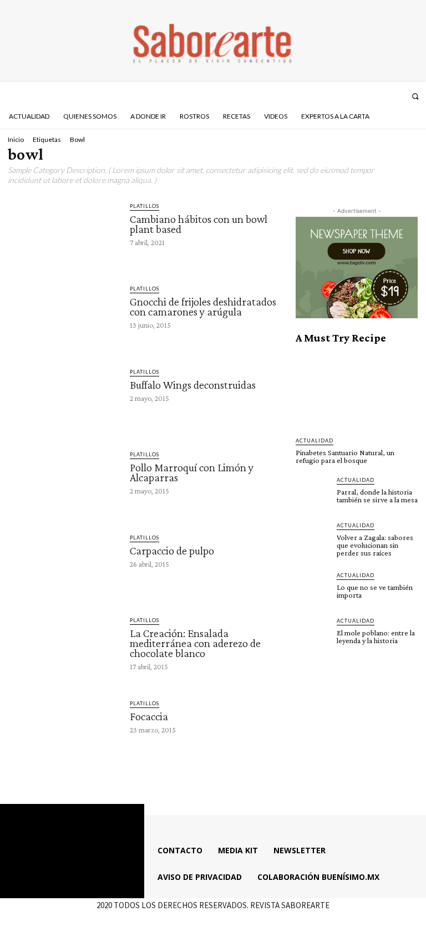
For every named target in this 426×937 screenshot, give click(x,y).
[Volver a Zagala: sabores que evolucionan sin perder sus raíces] (313, 538)
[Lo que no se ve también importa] (313, 588)
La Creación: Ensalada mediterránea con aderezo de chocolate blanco (195, 643)
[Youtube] (397, 96)
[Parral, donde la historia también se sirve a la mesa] (313, 493)
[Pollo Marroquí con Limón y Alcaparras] (63, 480)
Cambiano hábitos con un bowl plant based (198, 224)
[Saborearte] (213, 41)
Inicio (16, 139)
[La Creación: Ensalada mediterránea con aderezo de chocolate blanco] (63, 646)
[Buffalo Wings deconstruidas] (63, 398)
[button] (415, 96)
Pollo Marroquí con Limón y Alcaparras (191, 472)
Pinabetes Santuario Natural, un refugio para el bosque (345, 456)
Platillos (144, 206)
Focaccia (149, 716)
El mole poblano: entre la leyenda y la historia (376, 636)
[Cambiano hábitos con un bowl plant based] (63, 232)
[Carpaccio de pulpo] (63, 564)
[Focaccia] (63, 729)
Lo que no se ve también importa (375, 591)
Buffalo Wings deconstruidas (193, 385)
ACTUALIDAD (314, 440)
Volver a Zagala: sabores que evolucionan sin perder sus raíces (375, 545)
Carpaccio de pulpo (172, 550)
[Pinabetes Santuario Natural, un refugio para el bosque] (357, 390)
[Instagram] (368, 96)
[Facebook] (353, 96)
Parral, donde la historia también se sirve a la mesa (377, 495)
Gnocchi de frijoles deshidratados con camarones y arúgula (203, 307)
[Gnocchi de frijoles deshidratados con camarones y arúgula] (63, 315)
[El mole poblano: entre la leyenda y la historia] (313, 634)
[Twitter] (382, 96)
